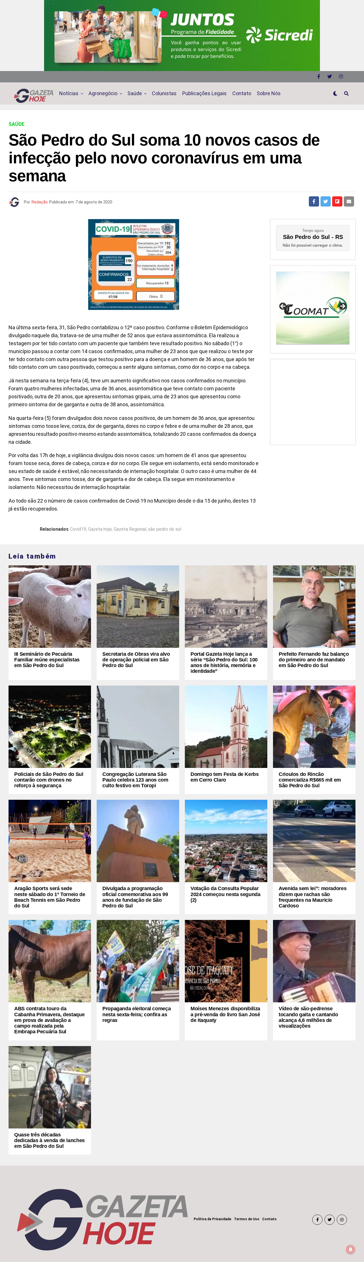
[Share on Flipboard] (337, 201)
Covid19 (78, 529)
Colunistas (164, 93)
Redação (40, 202)
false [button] (283, 306)
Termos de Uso (246, 1219)
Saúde (134, 93)
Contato (241, 93)
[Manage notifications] (350, 1249)
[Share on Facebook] (314, 201)
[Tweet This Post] (325, 201)
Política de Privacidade (212, 1219)
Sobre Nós (269, 93)
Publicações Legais (204, 93)
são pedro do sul (164, 529)
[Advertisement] (312, 400)
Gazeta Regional (130, 529)
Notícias (68, 93)
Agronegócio (102, 93)
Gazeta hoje (100, 529)
